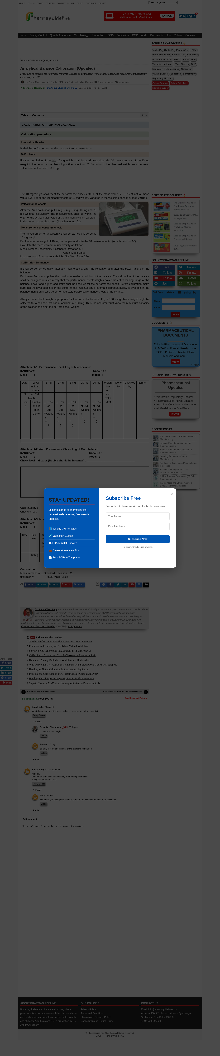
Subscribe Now (137, 539)
